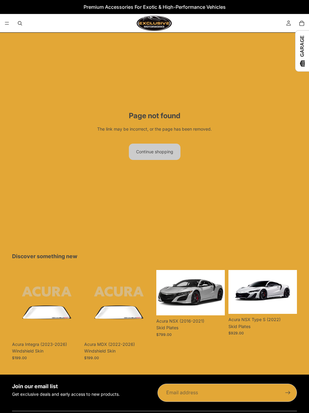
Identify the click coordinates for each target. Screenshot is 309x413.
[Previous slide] (163, 292)
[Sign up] (288, 392)
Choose (76, 329)
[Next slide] (218, 292)
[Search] (20, 23)
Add (220, 305)
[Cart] (301, 23)
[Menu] (7, 23)
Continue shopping (154, 151)
